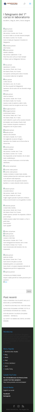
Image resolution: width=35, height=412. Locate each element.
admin (7, 20)
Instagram (6, 396)
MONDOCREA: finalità (11, 352)
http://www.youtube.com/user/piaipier (14, 382)
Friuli (6, 360)
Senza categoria (25, 20)
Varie (6, 366)
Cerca (29, 291)
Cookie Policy (9, 369)
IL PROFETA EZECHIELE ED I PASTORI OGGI (16, 305)
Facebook (6, 394)
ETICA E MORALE (10, 363)
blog (6, 354)
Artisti (6, 357)
